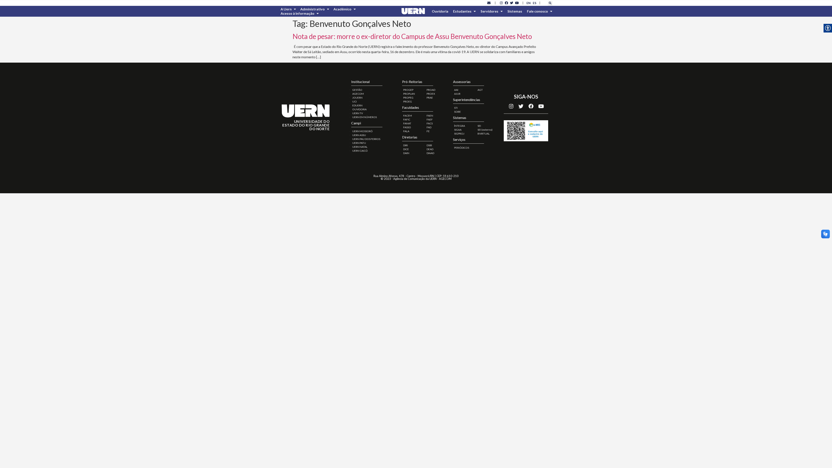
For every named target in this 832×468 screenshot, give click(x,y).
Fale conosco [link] (537, 11)
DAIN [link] (406, 153)
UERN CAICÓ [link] (360, 150)
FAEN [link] (430, 115)
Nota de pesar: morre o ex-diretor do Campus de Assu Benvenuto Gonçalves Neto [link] (412, 36)
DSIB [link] (429, 145)
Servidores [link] (489, 11)
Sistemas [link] (514, 11)
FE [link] (428, 131)
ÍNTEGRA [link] (459, 125)
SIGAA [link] (458, 129)
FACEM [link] (407, 115)
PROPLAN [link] (409, 93)
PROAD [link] (431, 89)
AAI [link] (456, 89)
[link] (489, 2)
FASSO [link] (407, 127)
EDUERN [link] (357, 105)
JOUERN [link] (357, 97)
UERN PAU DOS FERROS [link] (366, 139)
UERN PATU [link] (359, 143)
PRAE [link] (430, 97)
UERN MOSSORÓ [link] (362, 131)
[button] (550, 3)
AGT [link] (480, 89)
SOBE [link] (457, 111)
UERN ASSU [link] (359, 135)
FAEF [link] (430, 119)
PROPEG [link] (408, 97)
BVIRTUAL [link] (484, 133)
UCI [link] (354, 101)
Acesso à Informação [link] (297, 13)
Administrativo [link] (312, 9)
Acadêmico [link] (342, 9)
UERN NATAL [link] (359, 146)
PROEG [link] (407, 101)
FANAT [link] (407, 123)
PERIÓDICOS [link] (461, 147)
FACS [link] (430, 123)
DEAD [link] (430, 149)
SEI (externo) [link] (485, 129)
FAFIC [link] (406, 119)
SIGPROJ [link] (459, 133)
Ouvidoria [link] (440, 11)
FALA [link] (406, 131)
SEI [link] (479, 125)
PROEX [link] (431, 93)
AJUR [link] (457, 93)
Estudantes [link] (462, 11)
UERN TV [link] (357, 113)
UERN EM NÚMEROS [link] (364, 117)
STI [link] (456, 107)
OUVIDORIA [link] (359, 109)
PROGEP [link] (408, 89)
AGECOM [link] (358, 93)
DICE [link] (406, 149)
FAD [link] (429, 127)
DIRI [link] (405, 145)
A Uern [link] (286, 9)
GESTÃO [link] (357, 89)
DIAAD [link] (430, 153)
